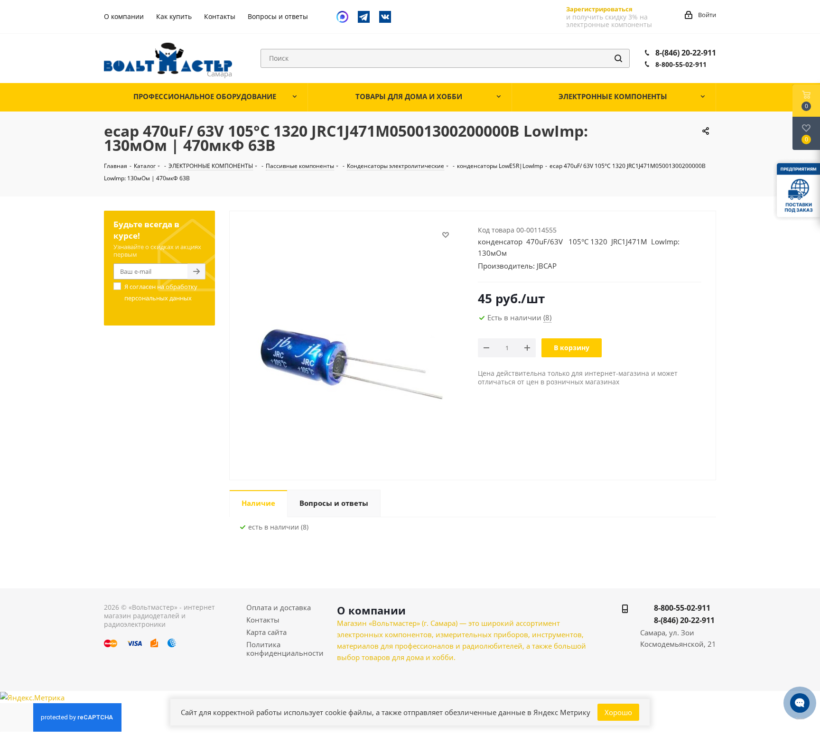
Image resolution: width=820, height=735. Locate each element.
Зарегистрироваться (599, 9)
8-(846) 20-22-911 (685, 52)
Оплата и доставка (278, 607)
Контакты (263, 619)
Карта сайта (266, 632)
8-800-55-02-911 (681, 64)
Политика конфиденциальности (285, 649)
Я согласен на (160, 292)
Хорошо (618, 712)
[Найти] (618, 58)
